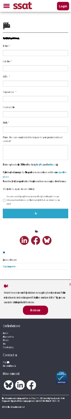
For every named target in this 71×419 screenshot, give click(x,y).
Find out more (35, 310)
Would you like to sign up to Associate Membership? (18, 188)
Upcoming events (9, 266)
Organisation (8, 91)
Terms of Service (51, 164)
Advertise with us (7, 336)
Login (63, 6)
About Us (5, 333)
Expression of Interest (9, 259)
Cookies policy (7, 347)
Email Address (5, 122)
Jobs (3, 343)
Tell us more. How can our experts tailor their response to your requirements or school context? (32, 139)
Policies (5, 340)
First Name (5, 45)
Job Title (5, 76)
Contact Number (8, 107)
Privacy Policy (39, 164)
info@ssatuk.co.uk (10, 365)
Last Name (6, 61)
